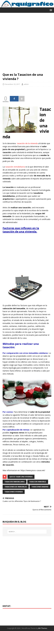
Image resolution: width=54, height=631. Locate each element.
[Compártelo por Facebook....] (14, 98)
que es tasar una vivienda (21, 477)
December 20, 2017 (12, 84)
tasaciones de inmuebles (16, 487)
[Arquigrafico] (27, 6)
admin (26, 84)
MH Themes (42, 628)
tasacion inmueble (37, 482)
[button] (50, 10)
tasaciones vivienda (14, 492)
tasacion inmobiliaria (15, 482)
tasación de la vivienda (27, 143)
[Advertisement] (27, 44)
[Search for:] (27, 531)
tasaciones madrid (39, 487)
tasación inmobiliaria (15, 166)
